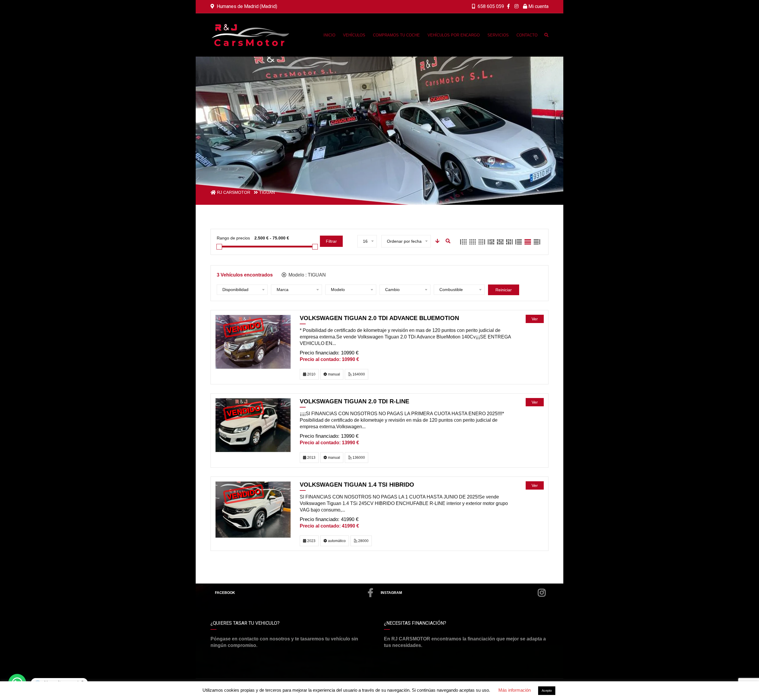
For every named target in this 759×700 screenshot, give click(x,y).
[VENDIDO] (253, 341)
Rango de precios (233, 238)
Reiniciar (503, 289)
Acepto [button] (547, 690)
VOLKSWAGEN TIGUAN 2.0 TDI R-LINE (354, 401)
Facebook (225, 593)
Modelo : (306, 274)
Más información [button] (514, 690)
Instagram (391, 593)
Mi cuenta (537, 6)
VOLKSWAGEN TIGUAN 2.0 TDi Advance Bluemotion (379, 318)
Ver (535, 319)
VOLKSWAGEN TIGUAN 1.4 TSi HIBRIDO (357, 484)
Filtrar (331, 241)
